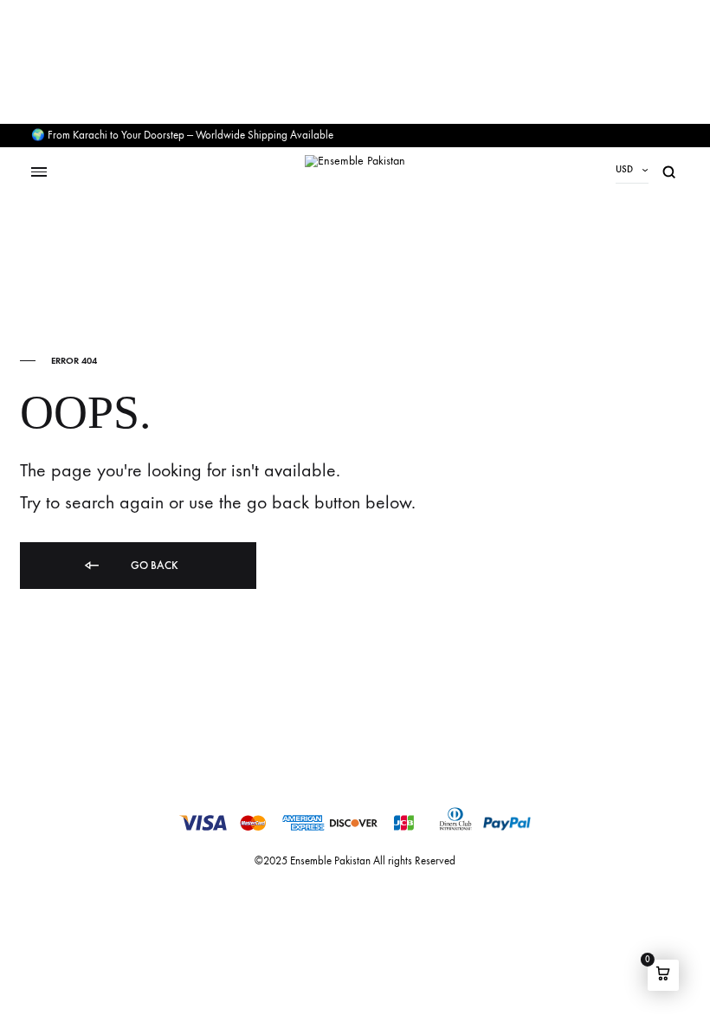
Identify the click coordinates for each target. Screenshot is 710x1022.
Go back (153, 565)
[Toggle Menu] (39, 172)
